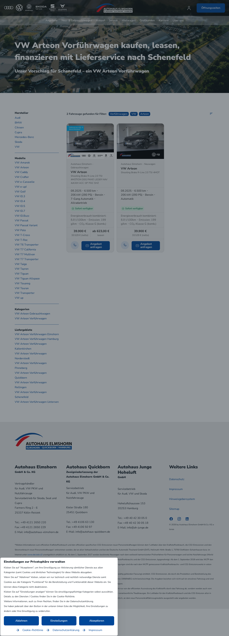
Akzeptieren (96, 621)
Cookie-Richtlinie (32, 630)
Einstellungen (58, 621)
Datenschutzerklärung (66, 630)
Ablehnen (21, 621)
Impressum (95, 630)
